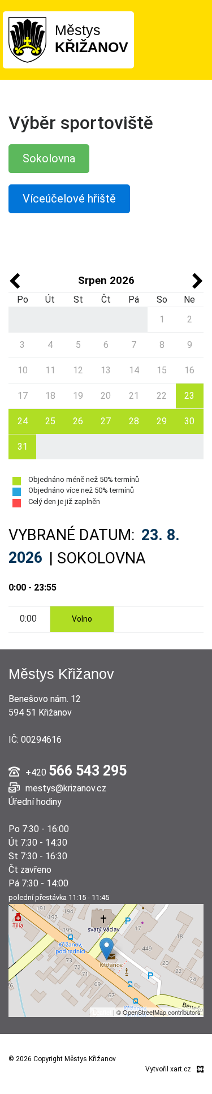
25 (50, 421)
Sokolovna (49, 158)
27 (106, 421)
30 (189, 421)
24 (23, 421)
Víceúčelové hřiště (69, 198)
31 (23, 446)
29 (162, 421)
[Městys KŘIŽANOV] (27, 39)
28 (134, 421)
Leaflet (102, 1012)
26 (78, 421)
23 (189, 395)
